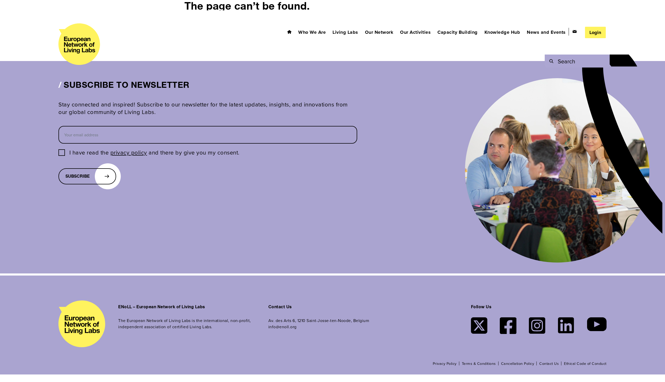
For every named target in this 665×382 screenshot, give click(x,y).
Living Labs (345, 32)
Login (595, 32)
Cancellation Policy (517, 363)
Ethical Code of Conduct (585, 363)
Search (566, 61)
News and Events (546, 32)
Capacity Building (457, 32)
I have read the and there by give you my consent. (154, 152)
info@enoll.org (282, 327)
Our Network (379, 32)
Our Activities (415, 32)
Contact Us (549, 363)
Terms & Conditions (479, 363)
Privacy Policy (445, 363)
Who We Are (312, 32)
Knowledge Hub (502, 32)
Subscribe (77, 176)
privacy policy (128, 152)
